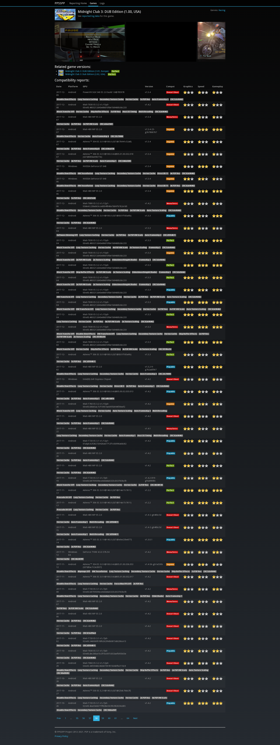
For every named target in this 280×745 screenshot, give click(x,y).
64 (128, 718)
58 (96, 718)
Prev (59, 718)
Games (93, 3)
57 (90, 718)
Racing (222, 10)
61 (115, 718)
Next (135, 718)
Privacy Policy (61, 736)
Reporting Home (78, 3)
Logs (102, 3)
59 (103, 718)
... (71, 718)
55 (77, 718)
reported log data (90, 16)
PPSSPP (60, 3)
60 (109, 718)
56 (83, 718)
